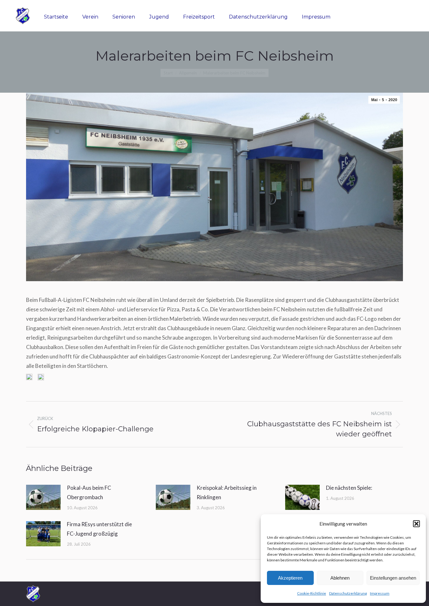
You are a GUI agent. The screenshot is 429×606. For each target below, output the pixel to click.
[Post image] (43, 497)
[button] (416, 524)
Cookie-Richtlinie (311, 593)
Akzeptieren (290, 578)
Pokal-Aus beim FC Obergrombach (89, 492)
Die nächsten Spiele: (349, 487)
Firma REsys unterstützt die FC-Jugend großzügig (99, 529)
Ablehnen (340, 578)
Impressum (379, 593)
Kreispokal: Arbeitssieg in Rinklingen (227, 492)
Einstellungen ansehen (393, 578)
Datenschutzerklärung (348, 593)
